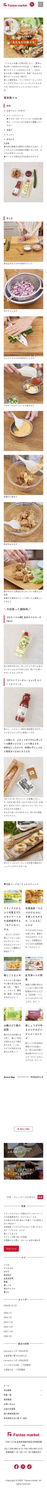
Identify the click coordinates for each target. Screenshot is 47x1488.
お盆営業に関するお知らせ (15, 1355)
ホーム (6, 1385)
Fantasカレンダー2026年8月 (16, 1360)
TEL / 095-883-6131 (13, 1448)
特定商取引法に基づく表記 (15, 1418)
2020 (6, 1336)
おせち (7, 1271)
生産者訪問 (8, 1278)
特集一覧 (7, 1394)
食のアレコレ (9, 1288)
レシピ (7, 1264)
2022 (6, 1326)
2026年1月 (8, 1305)
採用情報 (7, 1399)
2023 (6, 1322)
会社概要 (7, 1390)
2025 (6, 1312)
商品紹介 (7, 1275)
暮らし (7, 1292)
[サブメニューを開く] (41, 1390)
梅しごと (7, 1285)
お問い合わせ (9, 1404)
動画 (6, 1281)
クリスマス (8, 1268)
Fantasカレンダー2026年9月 (16, 1351)
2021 (6, 1331)
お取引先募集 (9, 1409)
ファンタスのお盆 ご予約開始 (17, 1365)
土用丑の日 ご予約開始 (14, 1369)
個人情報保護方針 (11, 1413)
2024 (6, 1317)
